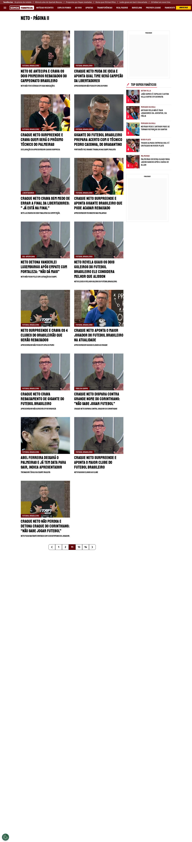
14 (85, 547)
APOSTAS (89, 7)
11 (72, 547)
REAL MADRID (122, 7)
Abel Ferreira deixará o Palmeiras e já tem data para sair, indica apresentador (43, 462)
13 (79, 547)
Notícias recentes (45, 7)
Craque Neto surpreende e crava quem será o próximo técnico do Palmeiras (42, 139)
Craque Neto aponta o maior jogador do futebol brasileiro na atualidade (98, 335)
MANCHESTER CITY (173, 7)
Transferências (104, 7)
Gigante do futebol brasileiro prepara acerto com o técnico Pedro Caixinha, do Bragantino (98, 139)
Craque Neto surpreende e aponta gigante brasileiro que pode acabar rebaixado (98, 203)
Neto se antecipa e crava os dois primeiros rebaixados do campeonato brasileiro (44, 76)
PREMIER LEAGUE (153, 7)
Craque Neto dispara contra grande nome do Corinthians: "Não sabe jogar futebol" (97, 399)
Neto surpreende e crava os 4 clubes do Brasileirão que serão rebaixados (44, 335)
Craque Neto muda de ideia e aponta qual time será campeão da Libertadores (98, 76)
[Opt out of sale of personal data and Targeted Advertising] (5, 837)
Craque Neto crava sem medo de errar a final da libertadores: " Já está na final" (45, 203)
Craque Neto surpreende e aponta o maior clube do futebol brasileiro (95, 462)
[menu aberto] (5, 7)
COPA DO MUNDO (64, 7)
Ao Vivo (78, 7)
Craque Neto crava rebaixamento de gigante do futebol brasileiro (42, 399)
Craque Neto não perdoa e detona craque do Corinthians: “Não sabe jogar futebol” (45, 526)
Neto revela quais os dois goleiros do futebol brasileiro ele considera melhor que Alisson (94, 269)
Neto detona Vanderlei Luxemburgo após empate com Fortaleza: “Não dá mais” (44, 267)
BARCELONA (137, 7)
